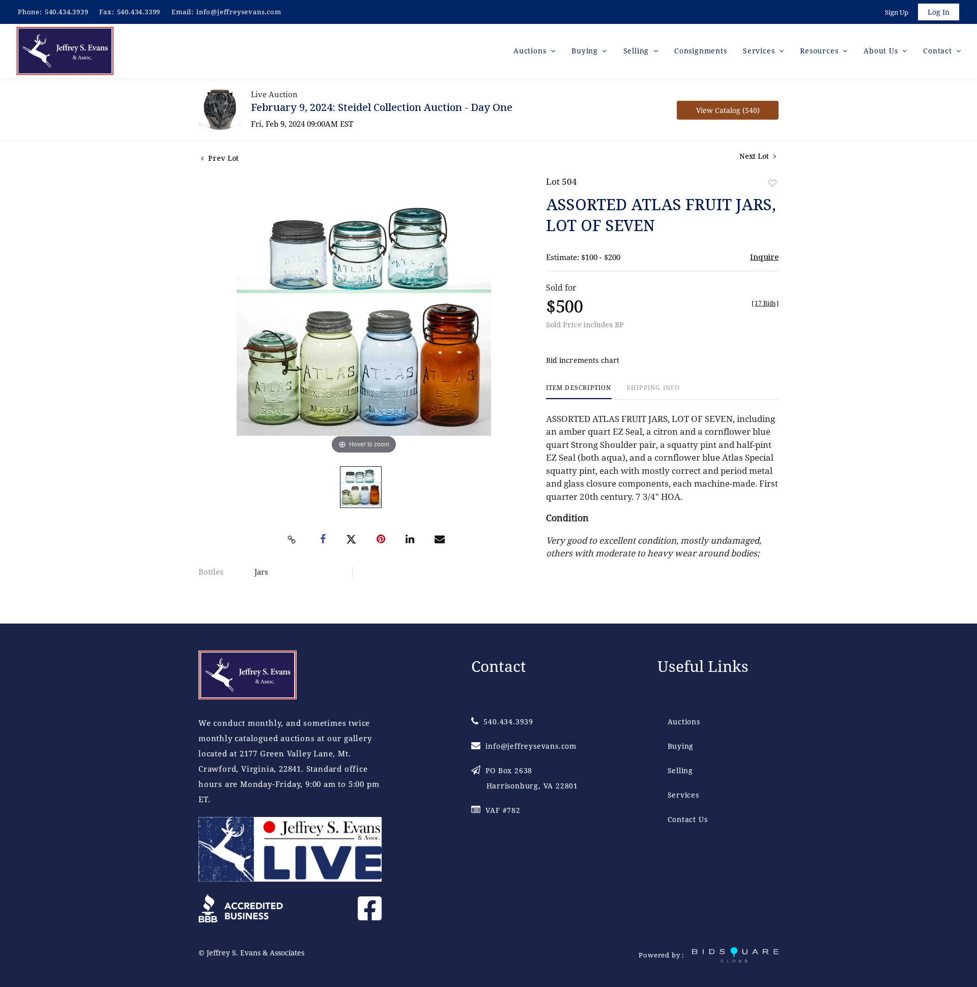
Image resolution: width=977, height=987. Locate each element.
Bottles (210, 572)
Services (683, 795)
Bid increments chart (583, 360)
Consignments (700, 50)
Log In (939, 12)
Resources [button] (820, 50)
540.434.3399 (139, 11)
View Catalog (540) (728, 110)
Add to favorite (772, 183)
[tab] (579, 391)
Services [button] (760, 50)
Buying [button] (585, 50)
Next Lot (755, 156)
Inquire (764, 256)
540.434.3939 (67, 11)
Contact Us (688, 819)
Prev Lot (222, 158)
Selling (681, 770)
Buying (681, 746)
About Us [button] (882, 50)
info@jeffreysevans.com (238, 11)
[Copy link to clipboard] (292, 539)
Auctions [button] (531, 50)
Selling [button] (637, 50)
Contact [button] (938, 50)
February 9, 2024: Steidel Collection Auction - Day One (381, 107)
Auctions (684, 721)
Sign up (896, 12)
